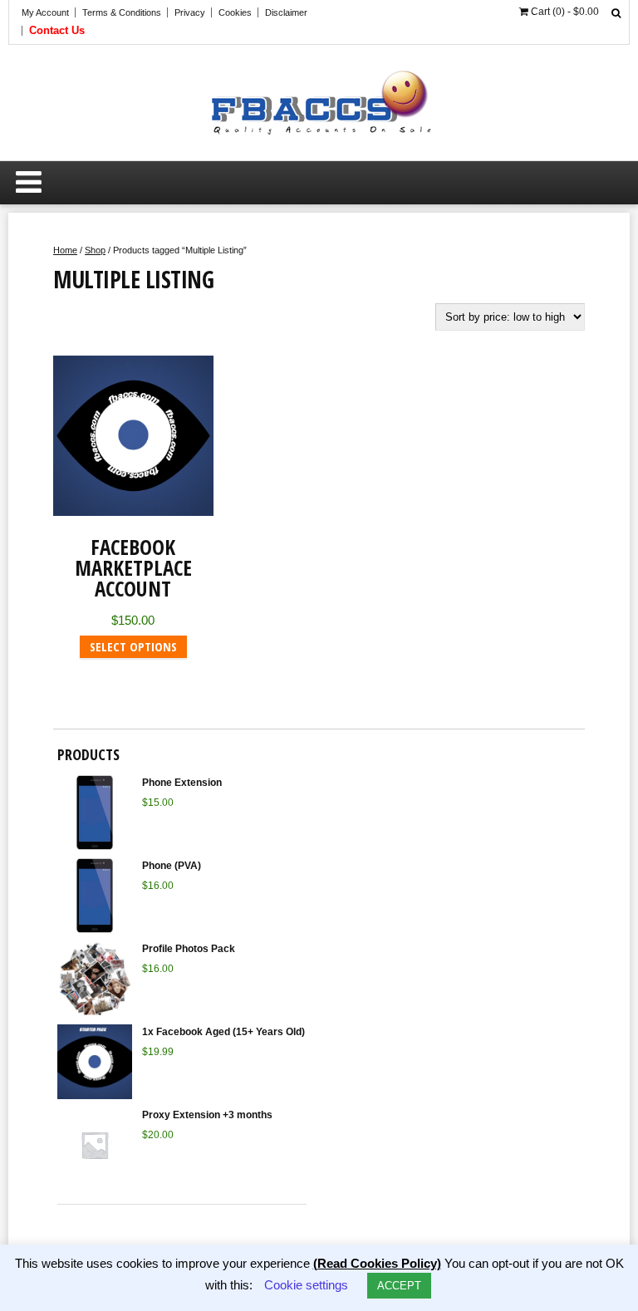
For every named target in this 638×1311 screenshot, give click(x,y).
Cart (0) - (563, 11)
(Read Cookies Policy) (377, 1263)
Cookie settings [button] (306, 1285)
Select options (133, 646)
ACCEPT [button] (399, 1285)
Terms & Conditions (121, 12)
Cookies (235, 12)
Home (65, 250)
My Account (45, 12)
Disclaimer (286, 12)
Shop (95, 250)
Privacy (189, 12)
